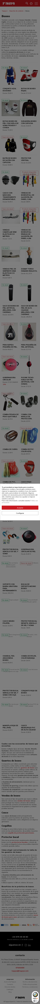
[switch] (35, 1001)
